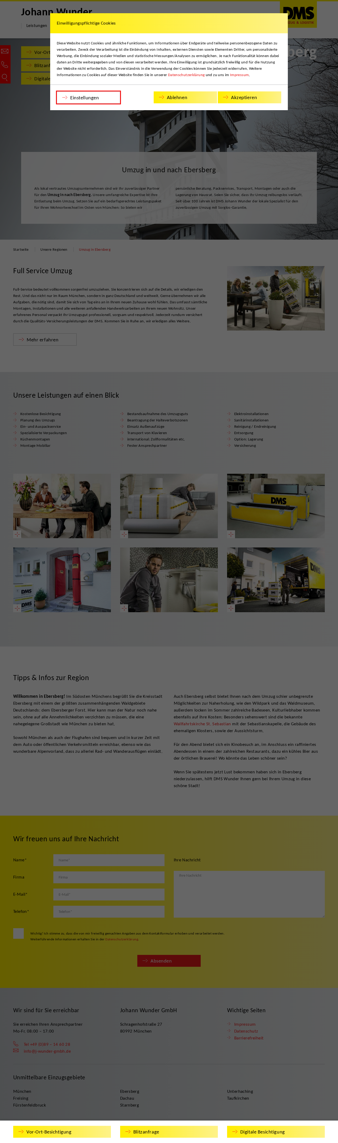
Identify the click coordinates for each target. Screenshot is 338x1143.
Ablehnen (177, 97)
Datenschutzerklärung (186, 74)
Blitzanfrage (146, 1132)
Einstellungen (84, 98)
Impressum (239, 74)
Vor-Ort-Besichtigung (48, 1132)
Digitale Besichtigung (262, 1132)
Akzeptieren (244, 97)
